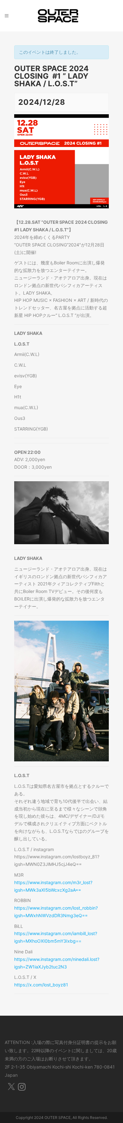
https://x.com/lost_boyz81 (41, 984)
